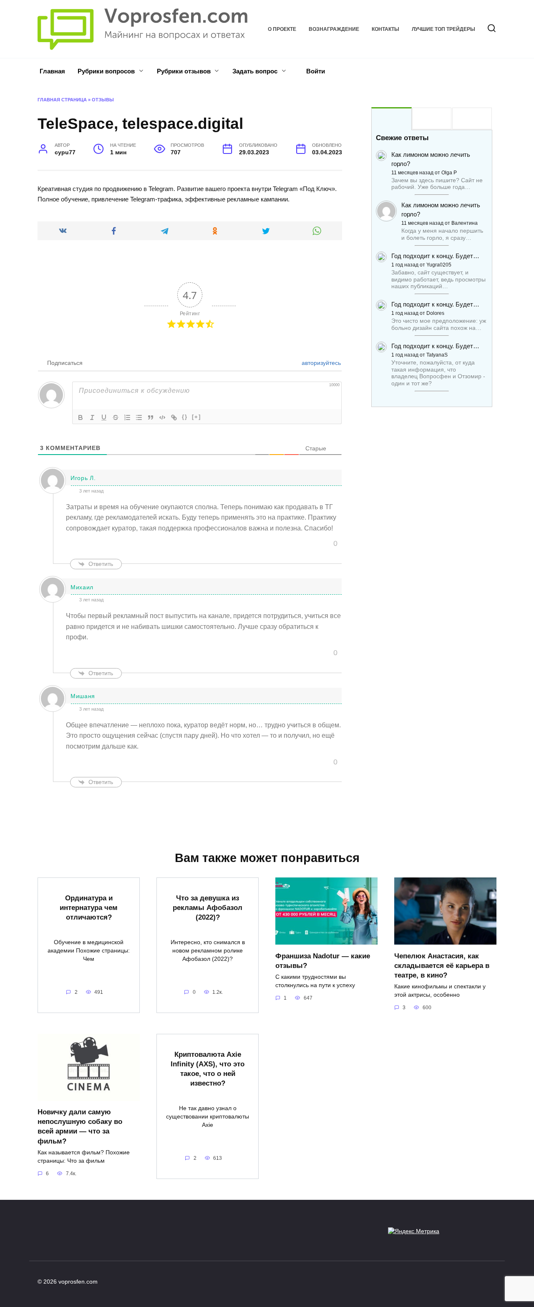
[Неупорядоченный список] (139, 417)
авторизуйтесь (320, 362)
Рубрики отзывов (184, 71)
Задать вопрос (254, 71)
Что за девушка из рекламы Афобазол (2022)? (207, 907)
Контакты (385, 29)
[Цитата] (150, 417)
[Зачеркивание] (115, 417)
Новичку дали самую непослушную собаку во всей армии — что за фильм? (80, 1126)
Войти (315, 71)
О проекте (282, 29)
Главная (52, 71)
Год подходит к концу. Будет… (435, 255)
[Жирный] (80, 417)
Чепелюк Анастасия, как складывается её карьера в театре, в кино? (441, 965)
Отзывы (103, 99)
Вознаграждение (334, 29)
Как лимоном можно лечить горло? (430, 159)
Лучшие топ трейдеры (443, 29)
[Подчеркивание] (104, 417)
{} (185, 417)
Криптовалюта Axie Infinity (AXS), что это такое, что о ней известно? (207, 1068)
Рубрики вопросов (106, 71)
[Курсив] (92, 417)
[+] (196, 417)
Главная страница (62, 99)
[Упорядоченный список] (127, 417)
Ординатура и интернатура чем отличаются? (89, 907)
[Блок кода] (162, 417)
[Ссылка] (174, 417)
